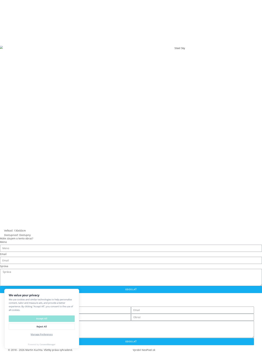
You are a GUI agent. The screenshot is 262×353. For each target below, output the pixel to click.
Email (3, 254)
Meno (3, 242)
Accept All (41, 318)
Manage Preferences (42, 334)
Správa (4, 266)
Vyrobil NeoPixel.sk (144, 350)
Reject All (42, 326)
